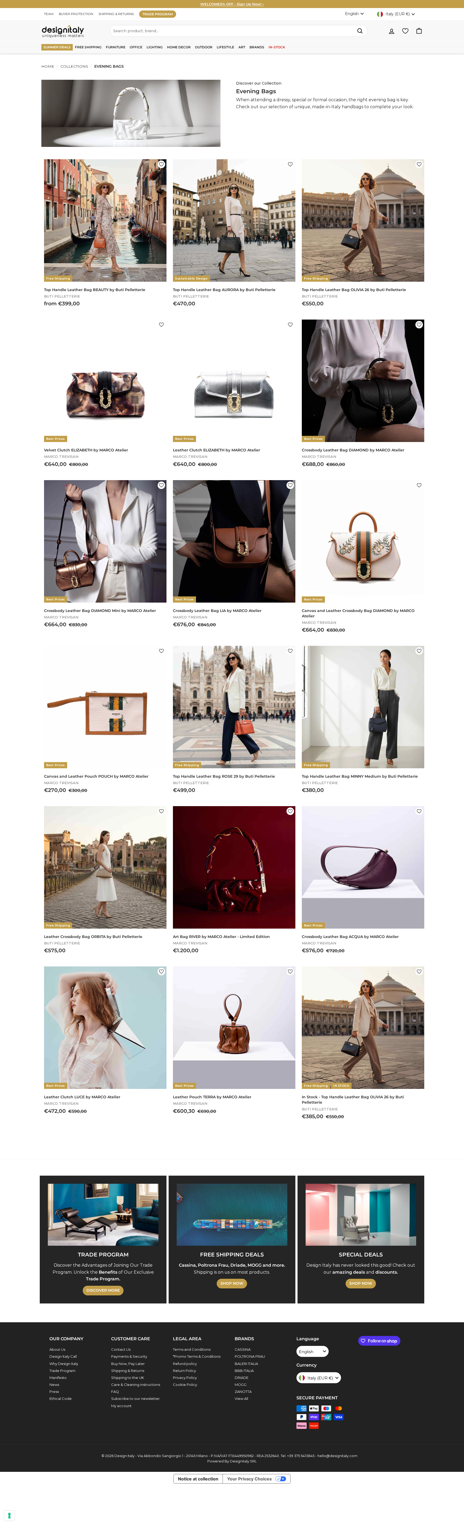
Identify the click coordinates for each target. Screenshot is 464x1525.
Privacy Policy (185, 1377)
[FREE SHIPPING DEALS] (232, 1215)
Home (47, 66)
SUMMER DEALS (57, 47)
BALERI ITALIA (246, 1363)
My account (121, 1406)
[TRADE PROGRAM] (103, 1215)
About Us (57, 1349)
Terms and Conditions (192, 1349)
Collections (74, 66)
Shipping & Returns (127, 1370)
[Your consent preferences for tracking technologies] (9, 1515)
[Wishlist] (405, 31)
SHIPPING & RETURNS (116, 14)
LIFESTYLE (225, 47)
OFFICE (136, 47)
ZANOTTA (243, 1391)
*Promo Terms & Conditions (196, 1356)
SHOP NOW (231, 1283)
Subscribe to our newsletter (135, 1398)
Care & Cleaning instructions (135, 1384)
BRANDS (256, 47)
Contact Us (120, 1349)
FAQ (115, 1391)
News (54, 1384)
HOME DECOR (179, 47)
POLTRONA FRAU (250, 1356)
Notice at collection (198, 1478)
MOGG (241, 1384)
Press (54, 1391)
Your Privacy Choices (249, 1478)
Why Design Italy (63, 1363)
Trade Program (62, 1370)
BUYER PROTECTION (76, 14)
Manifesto (58, 1377)
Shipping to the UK (127, 1377)
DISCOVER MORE (103, 1290)
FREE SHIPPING (88, 47)
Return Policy (184, 1370)
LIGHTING (155, 47)
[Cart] (419, 31)
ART (241, 47)
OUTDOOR (203, 47)
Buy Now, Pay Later (128, 1363)
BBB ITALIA (244, 1370)
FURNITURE (115, 47)
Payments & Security (129, 1356)
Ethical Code (60, 1398)
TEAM (48, 14)
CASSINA (243, 1349)
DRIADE (241, 1377)
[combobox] (239, 31)
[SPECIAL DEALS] (361, 1215)
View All (241, 1398)
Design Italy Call (63, 1356)
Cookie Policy (185, 1384)
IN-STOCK (277, 47)
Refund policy (185, 1363)
